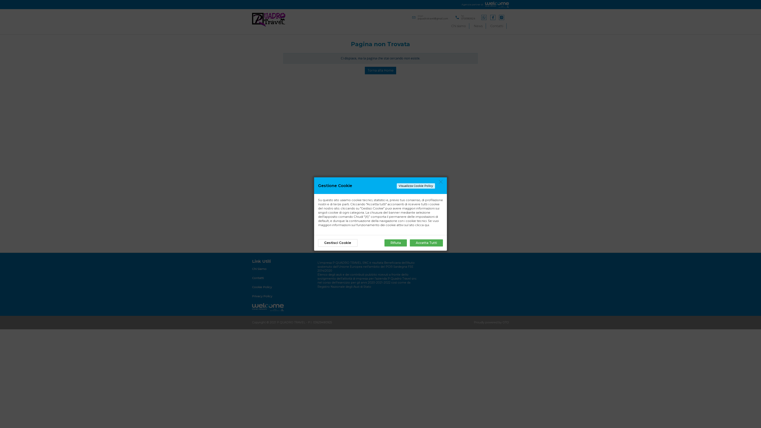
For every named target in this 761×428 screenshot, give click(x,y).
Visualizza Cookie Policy (416, 186)
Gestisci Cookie (337, 243)
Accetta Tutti (426, 243)
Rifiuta (395, 243)
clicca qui (422, 225)
